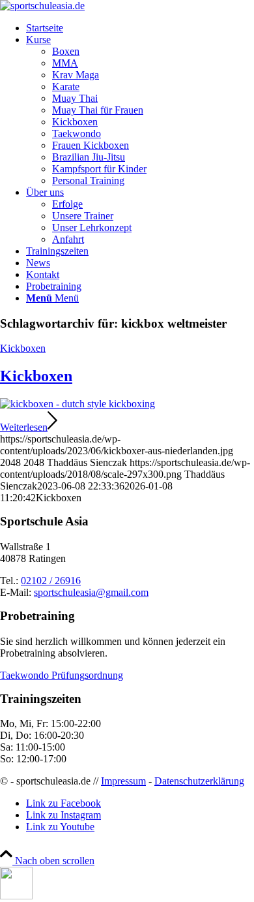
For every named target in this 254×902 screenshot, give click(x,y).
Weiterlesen (24, 427)
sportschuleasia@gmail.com (91, 592)
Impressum (123, 780)
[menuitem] (140, 28)
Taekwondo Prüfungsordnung (61, 675)
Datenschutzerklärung (199, 780)
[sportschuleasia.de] (42, 5)
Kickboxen (23, 348)
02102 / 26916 (51, 580)
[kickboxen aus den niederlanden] (77, 403)
